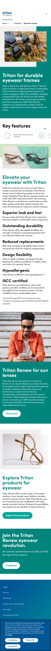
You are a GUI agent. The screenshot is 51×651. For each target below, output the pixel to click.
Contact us (11, 565)
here (10, 635)
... (10, 23)
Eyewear (17, 23)
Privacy (6, 592)
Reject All (30, 640)
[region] (25, 635)
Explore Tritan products (17, 515)
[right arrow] (44, 128)
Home (4, 23)
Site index (7, 609)
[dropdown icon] (48, 11)
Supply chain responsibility (13, 604)
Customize (12, 640)
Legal (5, 587)
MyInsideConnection (11, 615)
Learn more (11, 413)
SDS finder (7, 598)
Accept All (13, 646)
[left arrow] (40, 128)
